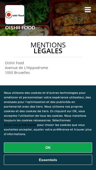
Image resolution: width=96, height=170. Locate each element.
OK (48, 148)
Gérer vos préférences (20, 125)
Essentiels (48, 160)
